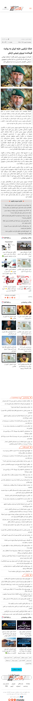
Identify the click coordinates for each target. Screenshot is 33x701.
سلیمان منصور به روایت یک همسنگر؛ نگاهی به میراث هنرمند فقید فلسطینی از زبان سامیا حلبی (16, 491)
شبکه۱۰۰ (28, 684)
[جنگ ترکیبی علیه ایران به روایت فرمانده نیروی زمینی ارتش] (16, 76)
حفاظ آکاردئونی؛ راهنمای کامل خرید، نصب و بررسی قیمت (16, 614)
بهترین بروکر (14, 660)
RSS (6, 686)
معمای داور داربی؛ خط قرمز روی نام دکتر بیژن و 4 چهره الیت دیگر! (16, 536)
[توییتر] (12, 700)
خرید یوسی (28, 660)
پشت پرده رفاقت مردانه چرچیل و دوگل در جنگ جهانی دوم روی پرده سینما (17, 476)
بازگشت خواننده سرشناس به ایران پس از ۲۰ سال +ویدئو (16, 401)
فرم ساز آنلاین (17, 657)
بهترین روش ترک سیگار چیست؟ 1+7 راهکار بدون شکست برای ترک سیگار (17, 590)
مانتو (30, 657)
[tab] (27, 397)
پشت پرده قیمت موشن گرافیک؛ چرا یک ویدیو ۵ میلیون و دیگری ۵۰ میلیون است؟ (17, 595)
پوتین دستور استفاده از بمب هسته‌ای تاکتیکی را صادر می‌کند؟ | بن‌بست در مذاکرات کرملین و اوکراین (18, 443)
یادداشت (25, 686)
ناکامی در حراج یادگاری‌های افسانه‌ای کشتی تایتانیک (17, 495)
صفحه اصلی (28, 39)
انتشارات (18, 686)
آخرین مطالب (26, 447)
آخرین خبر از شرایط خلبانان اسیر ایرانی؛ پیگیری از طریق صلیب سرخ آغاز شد (18, 417)
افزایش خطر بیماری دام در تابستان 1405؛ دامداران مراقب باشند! (17, 600)
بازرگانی (27, 575)
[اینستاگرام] (15, 700)
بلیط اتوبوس (28, 663)
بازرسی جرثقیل (24, 657)
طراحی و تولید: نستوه (15, 697)
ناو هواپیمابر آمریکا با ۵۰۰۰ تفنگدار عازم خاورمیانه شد (17, 404)
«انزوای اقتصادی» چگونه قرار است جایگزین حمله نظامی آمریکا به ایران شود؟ (18, 232)
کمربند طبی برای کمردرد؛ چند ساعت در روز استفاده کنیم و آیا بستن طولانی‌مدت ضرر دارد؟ (16, 585)
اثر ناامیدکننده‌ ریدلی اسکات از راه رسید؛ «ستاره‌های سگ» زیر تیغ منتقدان (16, 481)
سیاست (22, 39)
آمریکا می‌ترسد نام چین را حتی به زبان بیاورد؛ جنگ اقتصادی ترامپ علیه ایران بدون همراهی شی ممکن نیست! (17, 206)
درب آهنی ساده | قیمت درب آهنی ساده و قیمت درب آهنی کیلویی (17, 607)
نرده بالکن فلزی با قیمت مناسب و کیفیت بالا (19, 603)
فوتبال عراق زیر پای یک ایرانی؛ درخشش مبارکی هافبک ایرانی (15, 582)
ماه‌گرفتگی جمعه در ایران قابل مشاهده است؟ (19, 571)
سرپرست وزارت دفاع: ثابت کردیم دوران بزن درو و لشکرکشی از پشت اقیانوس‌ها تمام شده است (16, 562)
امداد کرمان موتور (8, 657)
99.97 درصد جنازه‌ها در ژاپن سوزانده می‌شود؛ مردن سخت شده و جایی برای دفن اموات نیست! (17, 212)
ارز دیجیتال (8, 660)
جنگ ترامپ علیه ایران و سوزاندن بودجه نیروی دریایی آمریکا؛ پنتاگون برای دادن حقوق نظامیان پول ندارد (16, 515)
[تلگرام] (9, 700)
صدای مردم (6, 684)
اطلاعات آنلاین (16, 8)
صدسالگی (20, 684)
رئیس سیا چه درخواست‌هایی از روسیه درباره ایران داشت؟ (16, 461)
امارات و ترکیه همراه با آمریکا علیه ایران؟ (20, 407)
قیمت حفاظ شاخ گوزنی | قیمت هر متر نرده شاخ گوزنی (17, 611)
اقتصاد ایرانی (22, 660)
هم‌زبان (13, 684)
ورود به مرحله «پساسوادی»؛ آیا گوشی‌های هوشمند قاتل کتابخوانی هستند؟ (16, 217)
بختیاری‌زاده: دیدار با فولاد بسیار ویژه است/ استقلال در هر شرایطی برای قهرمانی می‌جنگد (17, 552)
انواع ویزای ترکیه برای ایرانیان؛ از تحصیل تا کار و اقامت (17, 579)
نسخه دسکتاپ (16, 669)
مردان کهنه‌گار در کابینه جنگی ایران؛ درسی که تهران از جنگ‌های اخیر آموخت (17, 227)
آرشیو (12, 686)
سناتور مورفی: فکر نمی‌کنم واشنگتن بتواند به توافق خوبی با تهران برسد (17, 546)
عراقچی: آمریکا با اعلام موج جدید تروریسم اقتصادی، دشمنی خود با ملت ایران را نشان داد (16, 465)
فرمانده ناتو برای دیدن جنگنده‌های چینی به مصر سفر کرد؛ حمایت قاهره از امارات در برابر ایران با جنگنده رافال (17, 521)
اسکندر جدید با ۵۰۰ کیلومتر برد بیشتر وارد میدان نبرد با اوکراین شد (17, 427)
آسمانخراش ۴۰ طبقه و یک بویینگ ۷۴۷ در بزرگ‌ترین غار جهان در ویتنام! (17, 432)
